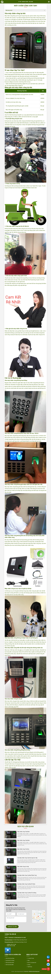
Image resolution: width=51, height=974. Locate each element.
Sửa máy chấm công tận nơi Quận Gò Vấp (27, 857)
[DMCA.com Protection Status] (8, 950)
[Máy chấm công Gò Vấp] (10, 869)
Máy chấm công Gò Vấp (23, 866)
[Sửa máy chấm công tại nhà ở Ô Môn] (10, 886)
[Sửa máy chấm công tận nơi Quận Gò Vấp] (10, 860)
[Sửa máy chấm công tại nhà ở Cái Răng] (10, 895)
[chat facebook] (48, 964)
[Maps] (38, 916)
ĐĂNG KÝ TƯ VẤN (12, 926)
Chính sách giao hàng (10, 958)
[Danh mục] (48, 969)
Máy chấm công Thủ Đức (23, 849)
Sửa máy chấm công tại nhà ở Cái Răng (26, 892)
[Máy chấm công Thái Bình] (10, 834)
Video (28, 960)
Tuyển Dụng (29, 966)
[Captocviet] (2, 1)
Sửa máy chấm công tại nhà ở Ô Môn (26, 884)
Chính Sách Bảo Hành (10, 962)
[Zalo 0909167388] (48, 957)
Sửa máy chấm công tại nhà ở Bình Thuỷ (27, 875)
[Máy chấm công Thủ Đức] (10, 852)
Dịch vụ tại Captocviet (31, 962)
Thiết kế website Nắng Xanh (34, 971)
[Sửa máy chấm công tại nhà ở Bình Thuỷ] (10, 878)
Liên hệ (28, 964)
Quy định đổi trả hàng (10, 960)
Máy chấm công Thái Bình (23, 831)
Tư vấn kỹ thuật (30, 958)
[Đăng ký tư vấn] (48, 960)
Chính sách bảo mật (9, 964)
